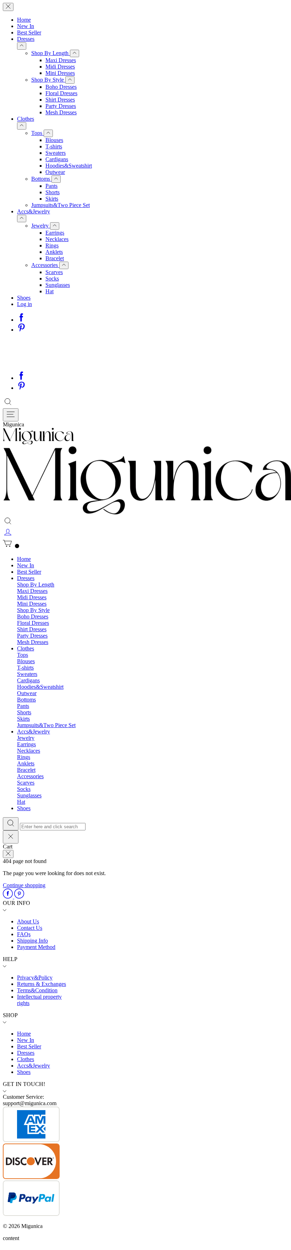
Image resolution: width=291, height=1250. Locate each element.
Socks (52, 278)
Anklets (54, 252)
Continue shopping (24, 885)
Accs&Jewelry (33, 211)
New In (25, 26)
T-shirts (53, 146)
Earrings (54, 233)
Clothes (25, 119)
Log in (24, 304)
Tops (37, 133)
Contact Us (29, 928)
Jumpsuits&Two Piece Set (60, 205)
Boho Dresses (61, 87)
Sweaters (55, 153)
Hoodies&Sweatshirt (68, 166)
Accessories (45, 265)
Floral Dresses (61, 93)
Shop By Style (48, 80)
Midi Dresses (60, 67)
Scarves (54, 272)
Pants (51, 186)
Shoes (24, 298)
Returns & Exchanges (41, 984)
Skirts (51, 199)
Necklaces (56, 239)
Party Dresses (60, 106)
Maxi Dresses (60, 60)
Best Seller (29, 32)
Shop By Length (50, 53)
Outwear (55, 172)
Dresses (25, 39)
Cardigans (56, 159)
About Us (28, 921)
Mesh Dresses (61, 112)
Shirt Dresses (60, 100)
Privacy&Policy (35, 978)
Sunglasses (57, 285)
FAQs (24, 934)
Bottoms (41, 179)
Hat (49, 291)
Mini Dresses (60, 73)
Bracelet (54, 258)
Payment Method (36, 947)
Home (24, 20)
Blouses (54, 140)
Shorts (52, 192)
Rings (52, 245)
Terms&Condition (37, 990)
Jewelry (40, 226)
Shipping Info (32, 941)
